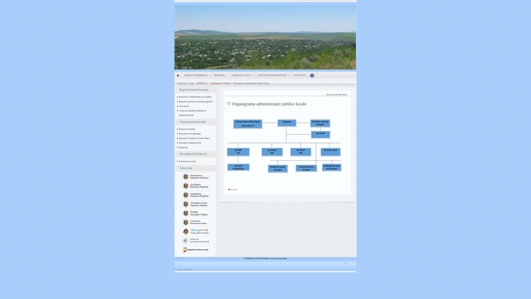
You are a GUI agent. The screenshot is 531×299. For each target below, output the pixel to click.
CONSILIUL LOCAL (242, 75)
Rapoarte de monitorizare (190, 133)
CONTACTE (300, 75)
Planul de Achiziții (187, 129)
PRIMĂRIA (219, 75)
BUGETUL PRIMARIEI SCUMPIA (195, 97)
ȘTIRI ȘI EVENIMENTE (195, 75)
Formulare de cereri (187, 161)
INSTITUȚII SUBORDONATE (272, 75)
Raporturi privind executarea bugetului (196, 101)
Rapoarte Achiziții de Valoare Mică (194, 138)
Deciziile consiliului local (190, 143)
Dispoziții (183, 147)
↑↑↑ (345, 263)
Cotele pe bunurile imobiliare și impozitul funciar (192, 112)
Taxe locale (184, 106)
